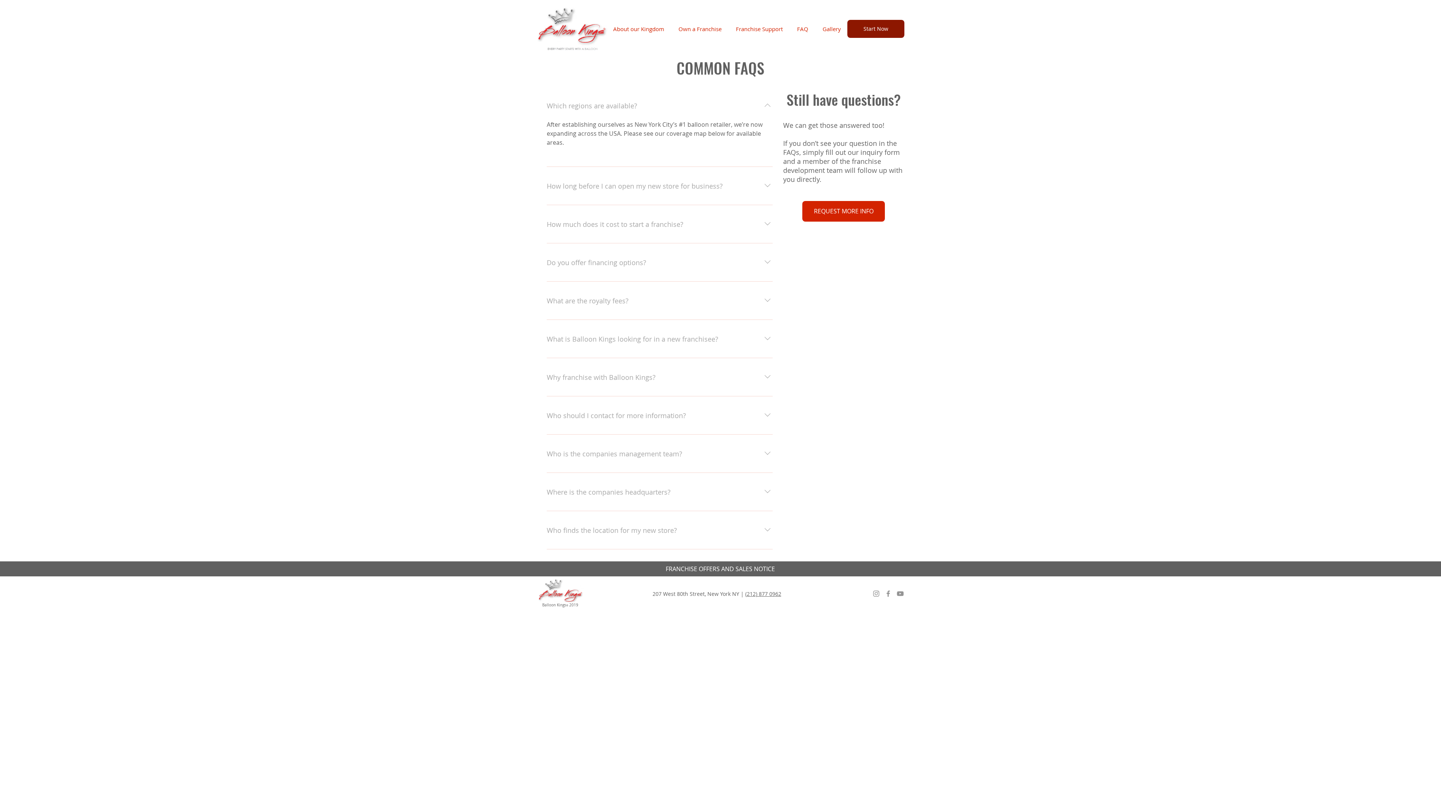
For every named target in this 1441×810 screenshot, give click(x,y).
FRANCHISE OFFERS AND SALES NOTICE (720, 569)
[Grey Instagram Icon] (876, 594)
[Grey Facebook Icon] (888, 594)
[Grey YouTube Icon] (900, 594)
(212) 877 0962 (763, 593)
